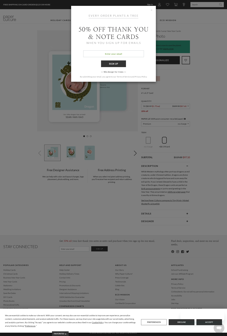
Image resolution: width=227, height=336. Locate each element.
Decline (181, 322)
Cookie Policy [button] (98, 322)
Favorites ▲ (60, 334)
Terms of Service (124, 76)
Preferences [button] (30, 326)
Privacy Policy (141, 76)
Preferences (154, 322)
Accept (209, 322)
